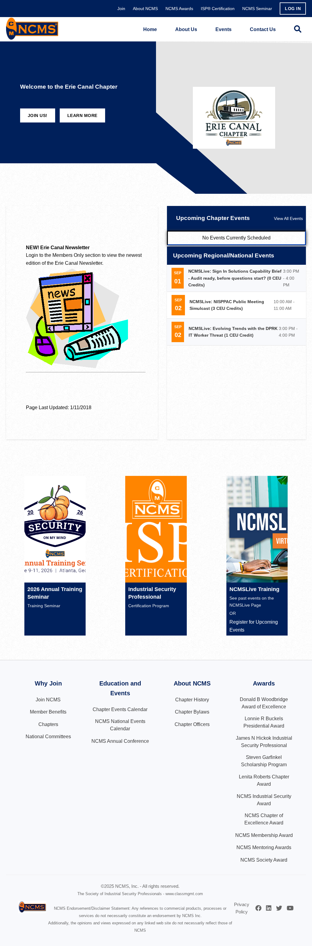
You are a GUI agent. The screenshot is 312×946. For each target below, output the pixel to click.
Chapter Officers (192, 724)
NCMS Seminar (257, 8)
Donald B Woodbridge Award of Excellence (264, 703)
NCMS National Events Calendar (120, 725)
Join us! (38, 115)
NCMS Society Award (263, 860)
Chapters (48, 724)
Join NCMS (48, 699)
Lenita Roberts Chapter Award (264, 780)
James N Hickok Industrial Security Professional (264, 741)
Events (223, 29)
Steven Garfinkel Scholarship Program (264, 761)
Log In (293, 8)
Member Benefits (48, 711)
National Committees (48, 736)
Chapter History (192, 699)
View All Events (288, 218)
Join (121, 8)
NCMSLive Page (245, 605)
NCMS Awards (179, 8)
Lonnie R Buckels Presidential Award (263, 722)
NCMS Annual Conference (120, 741)
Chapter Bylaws (192, 711)
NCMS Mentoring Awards (263, 847)
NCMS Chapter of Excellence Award (263, 819)
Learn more (82, 115)
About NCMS (145, 8)
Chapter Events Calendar (120, 709)
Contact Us (263, 29)
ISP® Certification (218, 8)
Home (150, 29)
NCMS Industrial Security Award (264, 800)
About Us (186, 29)
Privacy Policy (241, 908)
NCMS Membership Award (264, 835)
